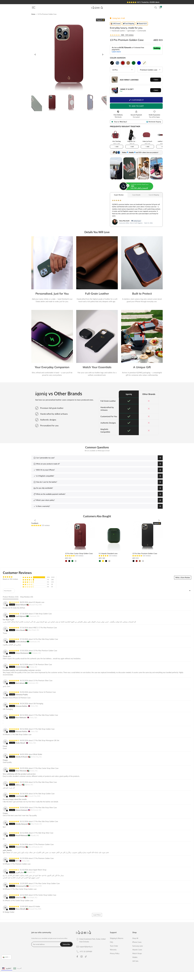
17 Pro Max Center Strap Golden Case (46, 883)
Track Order (114, 946)
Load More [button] (97, 915)
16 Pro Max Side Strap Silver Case (45, 782)
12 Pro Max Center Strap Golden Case (79, 553)
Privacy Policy (114, 953)
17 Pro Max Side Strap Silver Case (45, 807)
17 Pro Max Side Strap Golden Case (45, 715)
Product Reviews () (10, 597)
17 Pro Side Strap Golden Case (43, 729)
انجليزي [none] (8, 968)
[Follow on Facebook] (77, 956)
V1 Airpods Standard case (108, 553)
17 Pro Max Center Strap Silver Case (45, 768)
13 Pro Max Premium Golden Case (45, 651)
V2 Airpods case (38, 602)
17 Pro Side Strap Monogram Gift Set (46, 740)
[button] (36, 525)
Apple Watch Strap (39, 870)
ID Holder (36, 906)
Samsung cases (137, 946)
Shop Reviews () (26, 597)
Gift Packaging (38, 703)
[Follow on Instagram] (81, 956)
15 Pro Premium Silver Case (42, 680)
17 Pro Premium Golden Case (43, 844)
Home (33, 14)
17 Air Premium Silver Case (42, 664)
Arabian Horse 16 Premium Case (44, 692)
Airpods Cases (137, 950)
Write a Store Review (182, 577)
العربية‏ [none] (19, 968)
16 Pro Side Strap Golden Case (43, 794)
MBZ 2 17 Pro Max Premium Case (45, 628)
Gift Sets (135, 961)
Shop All (135, 938)
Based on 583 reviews (10, 579)
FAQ (111, 942)
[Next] (102, 54)
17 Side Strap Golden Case (42, 614)
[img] (10, 577)
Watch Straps (137, 953)
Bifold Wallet (37, 754)
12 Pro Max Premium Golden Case (144, 553)
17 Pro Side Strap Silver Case (43, 833)
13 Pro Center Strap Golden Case (44, 895)
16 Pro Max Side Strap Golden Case (45, 639)
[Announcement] (97, 2)
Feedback (34, 523)
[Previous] (35, 54)
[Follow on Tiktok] (86, 956)
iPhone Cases (136, 942)
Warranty (113, 950)
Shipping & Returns (116, 938)
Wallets (134, 957)
